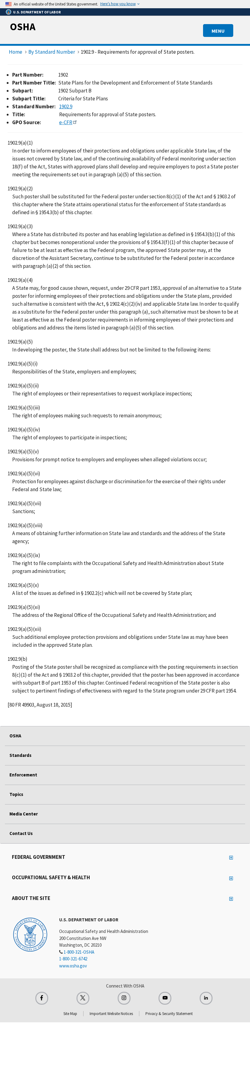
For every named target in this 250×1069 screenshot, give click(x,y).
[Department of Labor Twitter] (83, 998)
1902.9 (65, 106)
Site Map (70, 1013)
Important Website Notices (111, 1013)
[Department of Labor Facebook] (41, 998)
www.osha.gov (73, 966)
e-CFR (65, 122)
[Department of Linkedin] (206, 998)
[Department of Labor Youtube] (165, 998)
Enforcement (23, 775)
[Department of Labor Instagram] (124, 998)
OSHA (22, 26)
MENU (218, 31)
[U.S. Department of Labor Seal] (30, 934)
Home (15, 52)
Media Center (23, 814)
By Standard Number (51, 52)
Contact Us (21, 833)
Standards (20, 755)
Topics (16, 794)
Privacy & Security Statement (169, 1013)
